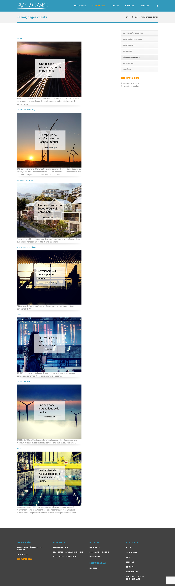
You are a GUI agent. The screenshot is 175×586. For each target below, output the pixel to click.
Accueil (129, 547)
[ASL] (49, 277)
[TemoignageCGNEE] (49, 140)
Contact (145, 6)
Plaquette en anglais (130, 86)
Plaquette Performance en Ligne (68, 552)
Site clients (94, 557)
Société (115, 6)
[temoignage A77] (49, 210)
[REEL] (49, 479)
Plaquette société (61, 547)
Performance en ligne (99, 552)
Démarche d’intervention (133, 33)
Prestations (80, 6)
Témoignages (98, 6)
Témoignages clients (131, 57)
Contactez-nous (24, 559)
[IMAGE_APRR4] (49, 69)
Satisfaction (128, 63)
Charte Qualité (129, 45)
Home (127, 17)
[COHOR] (49, 344)
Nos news (129, 6)
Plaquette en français (131, 83)
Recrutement (132, 572)
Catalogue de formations (65, 557)
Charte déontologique (132, 39)
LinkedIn (93, 568)
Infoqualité (94, 547)
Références (127, 51)
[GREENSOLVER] (49, 412)
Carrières (127, 69)
